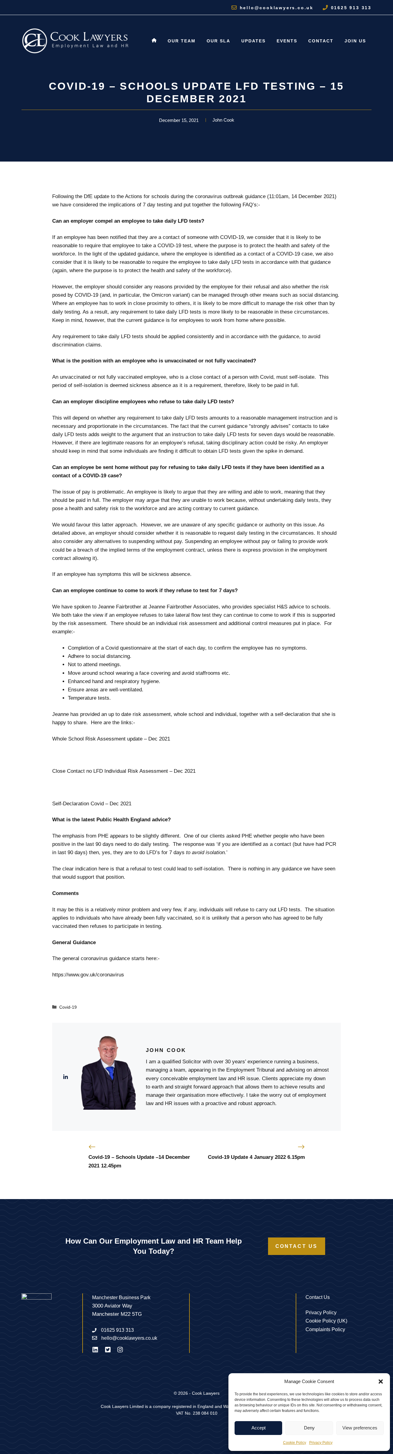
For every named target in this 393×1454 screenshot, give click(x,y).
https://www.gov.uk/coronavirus (88, 975)
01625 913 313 (351, 7)
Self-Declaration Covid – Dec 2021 (91, 804)
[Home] (154, 41)
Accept (258, 1427)
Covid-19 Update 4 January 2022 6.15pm (256, 1157)
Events (287, 40)
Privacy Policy (321, 1442)
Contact (320, 40)
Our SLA (218, 40)
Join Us (355, 40)
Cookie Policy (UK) (326, 1320)
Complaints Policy (325, 1329)
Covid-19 (68, 1007)
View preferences (359, 1427)
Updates (253, 40)
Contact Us (296, 1246)
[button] (381, 1381)
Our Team (182, 40)
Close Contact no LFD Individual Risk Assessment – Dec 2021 (124, 771)
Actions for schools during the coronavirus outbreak (184, 196)
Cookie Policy (294, 1442)
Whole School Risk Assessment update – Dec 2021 (111, 739)
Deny (309, 1427)
